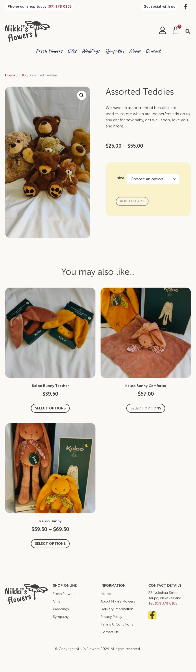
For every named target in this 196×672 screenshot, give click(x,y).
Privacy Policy (111, 617)
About (134, 50)
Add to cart (132, 201)
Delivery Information (117, 609)
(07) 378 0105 (59, 6)
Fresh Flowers (49, 50)
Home (10, 75)
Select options (50, 408)
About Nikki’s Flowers (118, 601)
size (120, 178)
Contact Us (110, 632)
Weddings (91, 50)
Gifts (72, 50)
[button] (188, 31)
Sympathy (114, 50)
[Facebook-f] (152, 615)
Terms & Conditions (117, 624)
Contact (153, 50)
